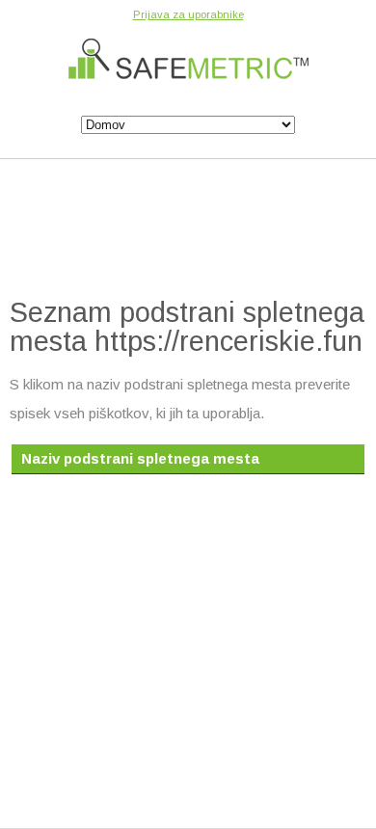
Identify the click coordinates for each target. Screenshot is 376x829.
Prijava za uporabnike (188, 14)
